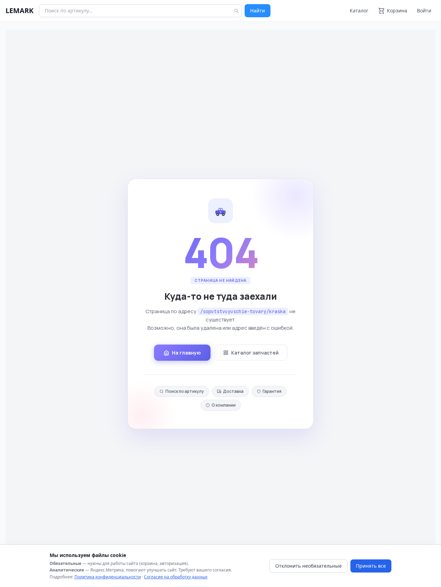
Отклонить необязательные (308, 566)
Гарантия (272, 391)
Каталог (359, 10)
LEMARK (19, 10)
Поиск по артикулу (184, 391)
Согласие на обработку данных (175, 577)
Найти (257, 10)
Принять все (371, 566)
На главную (186, 352)
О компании (224, 405)
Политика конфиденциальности (107, 577)
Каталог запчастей (255, 352)
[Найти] (236, 10)
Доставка (233, 391)
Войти (424, 10)
